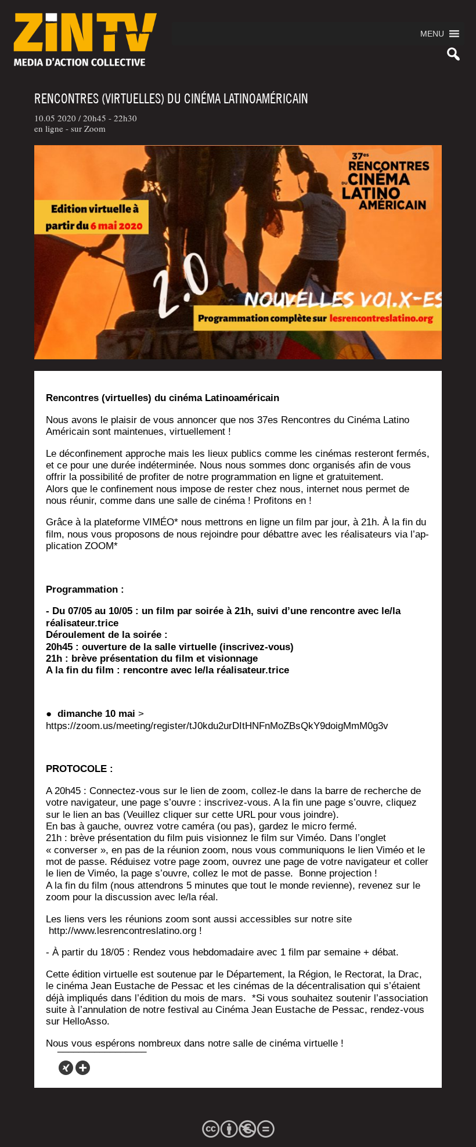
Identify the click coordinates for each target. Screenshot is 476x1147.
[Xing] (66, 1068)
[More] (82, 1068)
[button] (432, 33)
